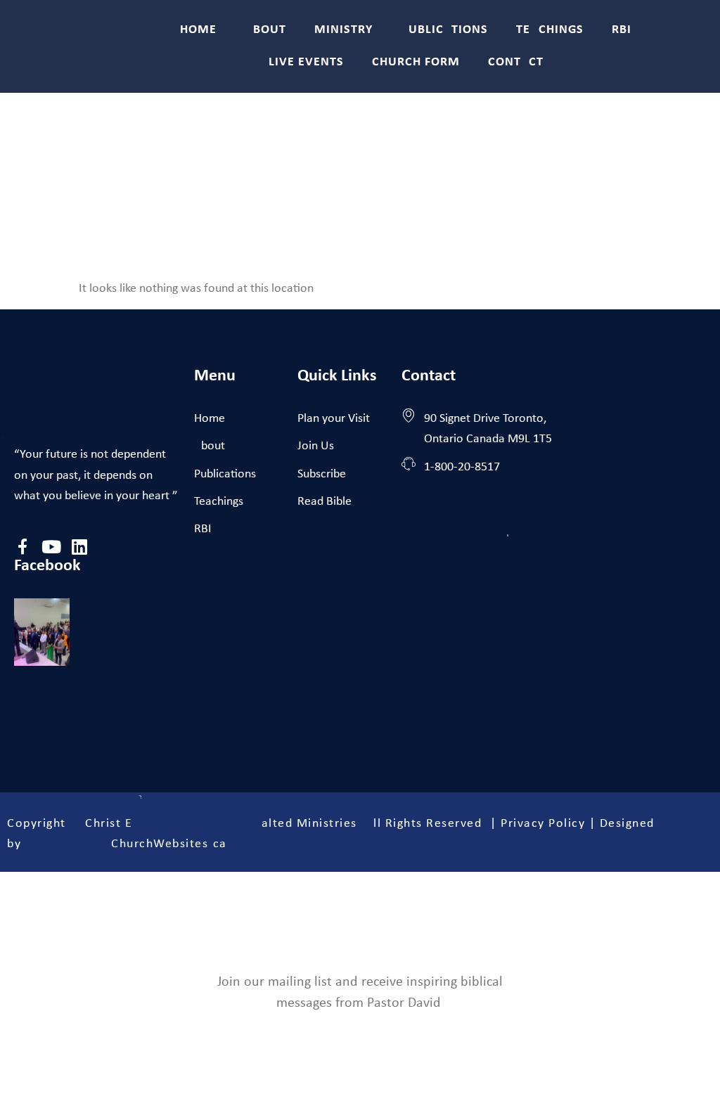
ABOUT (265, 30)
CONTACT (516, 62)
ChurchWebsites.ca (169, 844)
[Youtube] (51, 546)
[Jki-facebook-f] (23, 546)
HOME (198, 30)
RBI (621, 30)
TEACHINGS (550, 30)
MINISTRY (343, 30)
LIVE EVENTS (306, 62)
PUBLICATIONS (444, 30)
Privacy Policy (543, 823)
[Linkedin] (79, 546)
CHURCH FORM (416, 62)
